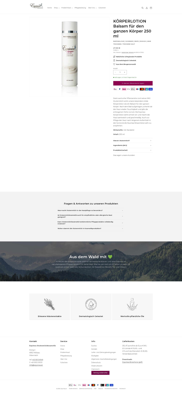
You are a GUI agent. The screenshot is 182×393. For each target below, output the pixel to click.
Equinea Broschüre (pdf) (132, 362)
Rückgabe (95, 356)
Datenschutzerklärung (85, 388)
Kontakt (94, 349)
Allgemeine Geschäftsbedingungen (104, 359)
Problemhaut (65, 352)
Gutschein (64, 362)
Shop (62, 349)
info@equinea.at (36, 365)
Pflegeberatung (66, 356)
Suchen (94, 346)
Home (62, 346)
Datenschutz (96, 362)
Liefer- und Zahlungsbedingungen (103, 352)
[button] (56, 8)
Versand (100, 388)
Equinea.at (64, 388)
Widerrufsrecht (96, 366)
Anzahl (115, 68)
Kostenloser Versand (128, 52)
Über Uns (63, 359)
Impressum (95, 369)
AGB (95, 388)
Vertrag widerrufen (100, 373)
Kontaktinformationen (111, 388)
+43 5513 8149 (37, 360)
